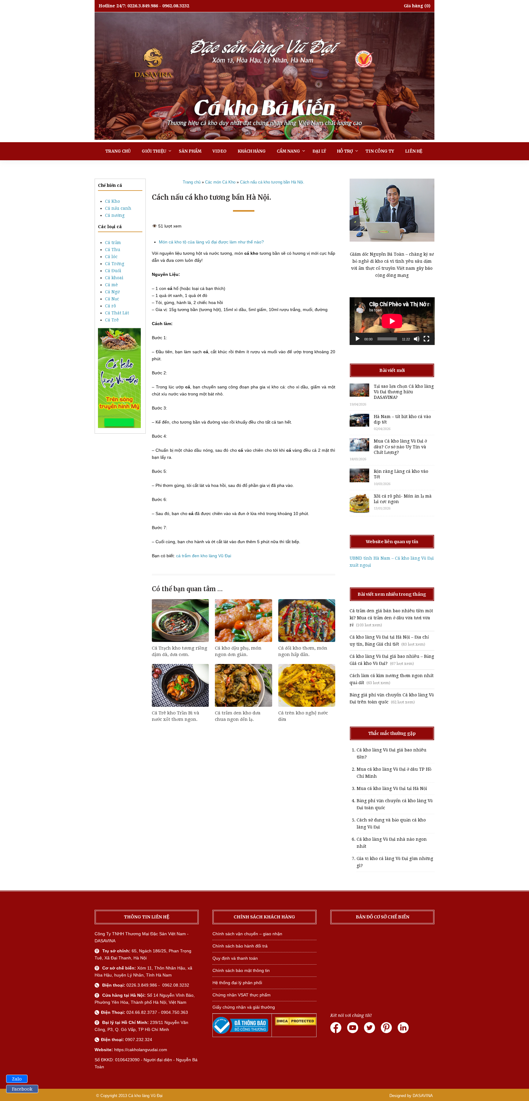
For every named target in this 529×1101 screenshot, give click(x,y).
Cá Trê (112, 319)
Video (219, 151)
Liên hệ (413, 151)
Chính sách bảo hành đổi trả (240, 945)
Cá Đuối (113, 270)
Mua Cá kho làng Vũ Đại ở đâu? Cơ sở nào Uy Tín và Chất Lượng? (400, 446)
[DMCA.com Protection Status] (295, 1023)
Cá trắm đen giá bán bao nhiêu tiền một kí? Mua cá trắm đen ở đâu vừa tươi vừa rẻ (391, 617)
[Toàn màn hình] (426, 339)
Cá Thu (112, 249)
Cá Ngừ (112, 291)
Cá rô (110, 305)
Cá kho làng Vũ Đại (145, 1095)
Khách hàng (252, 151)
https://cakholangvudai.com (140, 1049)
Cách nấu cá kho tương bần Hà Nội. (272, 182)
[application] (392, 321)
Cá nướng (115, 215)
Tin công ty (380, 151)
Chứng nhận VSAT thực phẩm (241, 994)
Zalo (17, 1079)
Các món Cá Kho (220, 182)
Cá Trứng (114, 263)
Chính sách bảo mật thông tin (241, 970)
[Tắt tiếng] (417, 339)
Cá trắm (113, 242)
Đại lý (319, 151)
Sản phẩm (190, 151)
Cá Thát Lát (117, 312)
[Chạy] (358, 339)
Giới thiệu (154, 151)
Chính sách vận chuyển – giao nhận (247, 933)
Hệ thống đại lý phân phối (237, 982)
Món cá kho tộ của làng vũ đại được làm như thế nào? (211, 241)
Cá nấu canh (118, 208)
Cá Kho (112, 201)
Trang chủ (118, 151)
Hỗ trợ (345, 151)
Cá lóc (111, 256)
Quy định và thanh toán (235, 958)
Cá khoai (114, 277)
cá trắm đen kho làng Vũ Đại (203, 555)
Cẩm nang (288, 151)
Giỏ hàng (413, 5)
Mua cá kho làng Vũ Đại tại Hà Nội (392, 788)
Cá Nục (112, 298)
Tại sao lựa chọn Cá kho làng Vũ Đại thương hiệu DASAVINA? (404, 392)
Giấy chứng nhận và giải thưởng (243, 1007)
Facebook (22, 1089)
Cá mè (111, 284)
